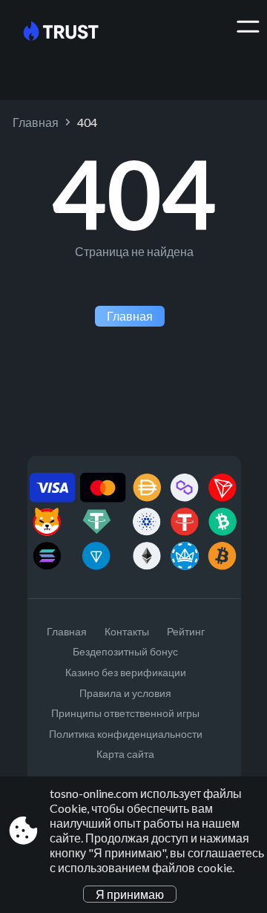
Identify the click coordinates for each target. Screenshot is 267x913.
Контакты (127, 631)
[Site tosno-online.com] (72, 32)
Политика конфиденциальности (125, 733)
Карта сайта (125, 753)
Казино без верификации (125, 672)
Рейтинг (186, 631)
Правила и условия (125, 693)
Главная (36, 122)
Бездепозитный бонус (125, 651)
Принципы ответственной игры (125, 713)
